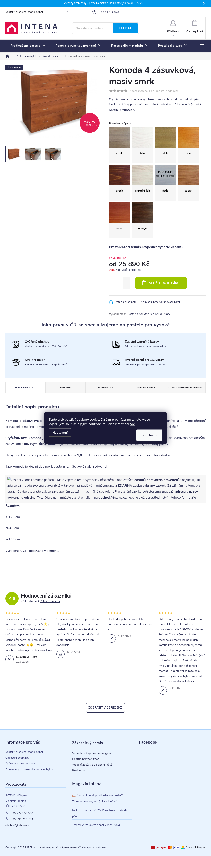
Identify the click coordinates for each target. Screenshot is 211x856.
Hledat (125, 28)
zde (132, 424)
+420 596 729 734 (21, 819)
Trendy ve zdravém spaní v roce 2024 (96, 825)
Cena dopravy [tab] (145, 387)
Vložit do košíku (164, 283)
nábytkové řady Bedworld (88, 466)
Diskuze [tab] (65, 387)
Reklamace (79, 770)
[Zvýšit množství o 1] (126, 280)
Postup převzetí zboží (86, 759)
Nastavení (60, 432)
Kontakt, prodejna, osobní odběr (24, 12)
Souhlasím (149, 435)
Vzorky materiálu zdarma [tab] (185, 387)
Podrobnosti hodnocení (164, 91)
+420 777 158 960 (21, 813)
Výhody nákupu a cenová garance (93, 753)
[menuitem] (28, 45)
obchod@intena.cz (17, 825)
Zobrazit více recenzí (105, 708)
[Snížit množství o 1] (126, 286)
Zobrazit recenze (50, 601)
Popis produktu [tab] (25, 387)
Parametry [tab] (105, 387)
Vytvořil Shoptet (196, 847)
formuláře (189, 497)
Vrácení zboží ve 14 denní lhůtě (92, 764)
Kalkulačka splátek (128, 270)
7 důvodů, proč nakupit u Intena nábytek (29, 769)
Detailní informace (120, 110)
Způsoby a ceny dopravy (20, 763)
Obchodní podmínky (17, 758)
